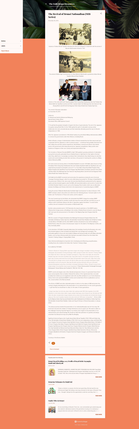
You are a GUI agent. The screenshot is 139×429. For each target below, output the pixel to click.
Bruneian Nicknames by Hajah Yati (60, 382)
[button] (101, 13)
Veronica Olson (84, 424)
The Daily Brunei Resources (61, 4)
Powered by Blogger (81, 421)
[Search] (116, 4)
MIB (53, 343)
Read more (99, 377)
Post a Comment (54, 349)
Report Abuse (5, 51)
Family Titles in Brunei (56, 401)
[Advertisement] (111, 34)
